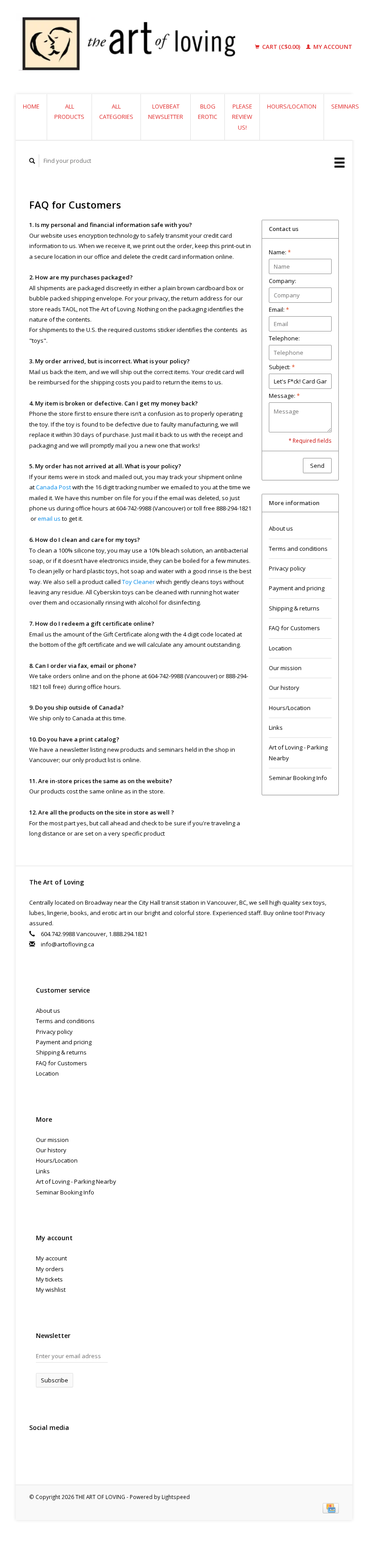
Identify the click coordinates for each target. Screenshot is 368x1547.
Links (276, 727)
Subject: (282, 367)
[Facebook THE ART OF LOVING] (38, 1451)
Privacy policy (287, 568)
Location (280, 648)
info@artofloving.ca (67, 944)
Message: (284, 396)
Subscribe (54, 1380)
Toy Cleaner (138, 582)
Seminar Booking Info (298, 778)
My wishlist (51, 1290)
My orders (50, 1269)
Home (31, 106)
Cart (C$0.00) (281, 47)
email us (49, 518)
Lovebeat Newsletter (165, 111)
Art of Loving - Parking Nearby (298, 752)
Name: (280, 252)
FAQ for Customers (294, 628)
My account (332, 47)
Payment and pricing (296, 588)
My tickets (49, 1279)
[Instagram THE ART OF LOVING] (74, 1451)
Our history (284, 688)
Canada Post (53, 487)
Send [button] (317, 466)
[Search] (32, 160)
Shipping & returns (294, 608)
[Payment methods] (331, 1507)
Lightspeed (176, 1496)
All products (69, 111)
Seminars (345, 106)
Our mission (285, 668)
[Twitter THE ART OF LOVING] (56, 1451)
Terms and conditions (298, 549)
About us (281, 528)
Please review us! (242, 116)
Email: (279, 309)
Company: (282, 281)
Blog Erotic (207, 111)
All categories (116, 111)
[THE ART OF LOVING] (135, 47)
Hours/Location (291, 106)
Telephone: (284, 338)
